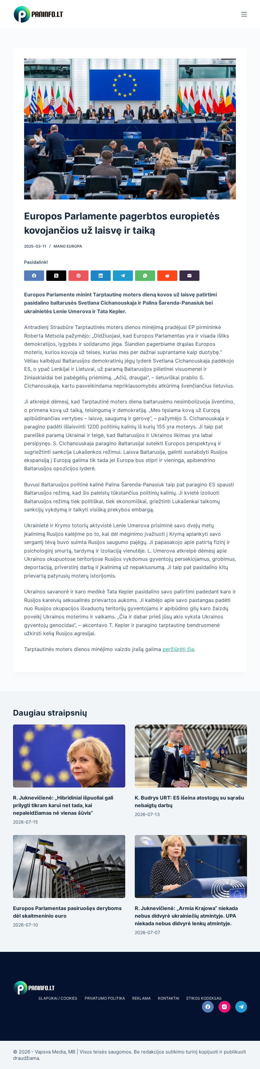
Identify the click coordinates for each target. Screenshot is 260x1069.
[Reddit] (167, 275)
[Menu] (244, 14)
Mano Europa (68, 246)
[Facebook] (34, 275)
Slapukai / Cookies (57, 998)
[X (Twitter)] (56, 275)
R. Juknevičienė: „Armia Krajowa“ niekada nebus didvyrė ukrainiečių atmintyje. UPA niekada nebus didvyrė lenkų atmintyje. (186, 916)
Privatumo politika (105, 998)
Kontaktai (168, 998)
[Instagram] (224, 1007)
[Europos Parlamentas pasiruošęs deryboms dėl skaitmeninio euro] (69, 866)
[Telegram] (123, 275)
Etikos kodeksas (204, 998)
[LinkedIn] (101, 275)
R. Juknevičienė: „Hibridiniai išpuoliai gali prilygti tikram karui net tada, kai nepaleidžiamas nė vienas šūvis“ (63, 805)
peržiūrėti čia (178, 649)
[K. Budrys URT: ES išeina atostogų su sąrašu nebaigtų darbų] (191, 756)
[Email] (189, 275)
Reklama (141, 998)
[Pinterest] (78, 275)
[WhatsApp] (145, 275)
